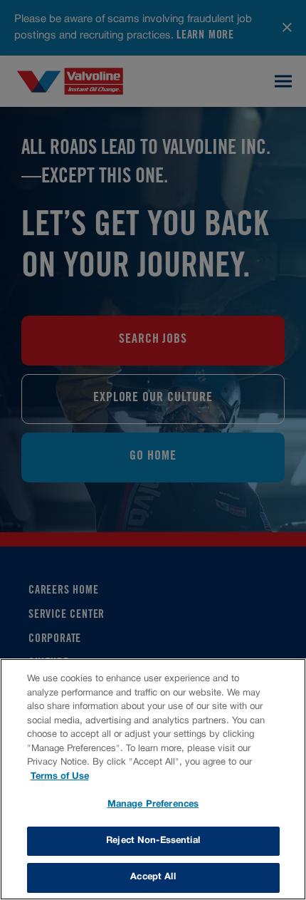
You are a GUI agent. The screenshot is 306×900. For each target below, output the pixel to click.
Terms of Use (60, 776)
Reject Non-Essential (153, 841)
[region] (153, 779)
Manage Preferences (153, 804)
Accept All (152, 877)
